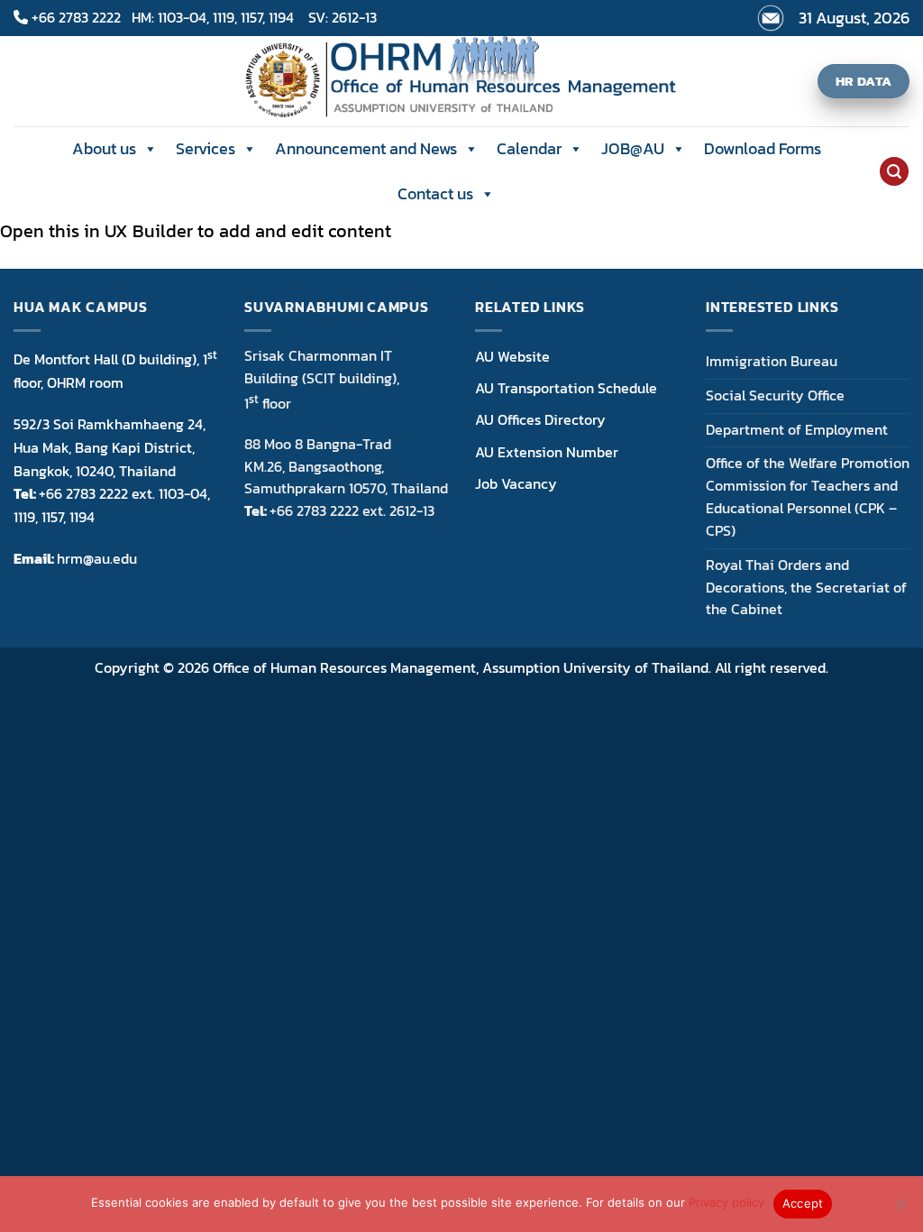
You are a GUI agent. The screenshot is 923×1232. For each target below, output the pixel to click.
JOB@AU (632, 148)
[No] (900, 1209)
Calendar (529, 148)
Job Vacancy (516, 483)
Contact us (435, 193)
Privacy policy (726, 1202)
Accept (803, 1203)
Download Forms (762, 148)
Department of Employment (797, 429)
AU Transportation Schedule (566, 388)
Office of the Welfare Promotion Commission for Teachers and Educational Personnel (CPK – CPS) (807, 496)
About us (104, 148)
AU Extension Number (546, 452)
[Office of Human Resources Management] (462, 81)
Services (205, 148)
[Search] (894, 171)
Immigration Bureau (771, 361)
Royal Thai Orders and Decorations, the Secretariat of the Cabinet (806, 588)
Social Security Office (775, 395)
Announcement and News (366, 148)
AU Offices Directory (540, 419)
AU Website (512, 356)
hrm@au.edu (97, 558)
